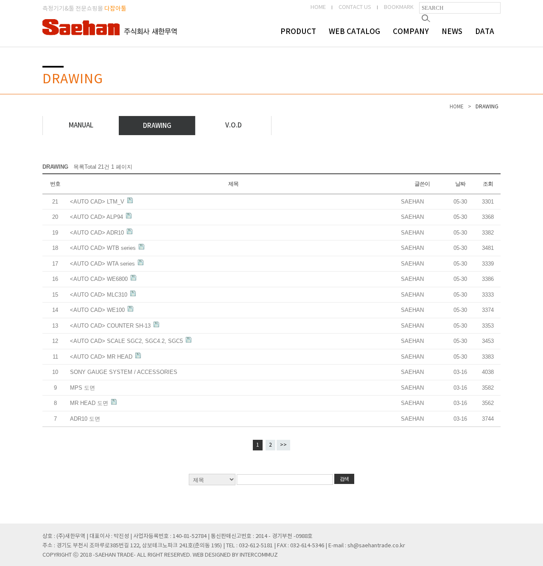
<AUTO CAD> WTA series (103, 263)
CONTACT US (355, 7)
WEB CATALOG (354, 32)
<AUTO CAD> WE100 (98, 310)
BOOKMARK (399, 7)
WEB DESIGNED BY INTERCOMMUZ (235, 555)
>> (283, 445)
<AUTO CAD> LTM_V (98, 201)
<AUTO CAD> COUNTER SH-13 (111, 326)
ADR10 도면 (85, 419)
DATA (484, 32)
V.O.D (233, 125)
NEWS (452, 32)
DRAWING (157, 126)
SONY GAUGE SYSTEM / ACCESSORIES (123, 372)
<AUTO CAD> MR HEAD (102, 357)
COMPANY (411, 32)
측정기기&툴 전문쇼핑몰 (84, 9)
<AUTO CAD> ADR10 (98, 232)
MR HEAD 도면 (90, 403)
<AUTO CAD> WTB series (103, 248)
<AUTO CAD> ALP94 (97, 217)
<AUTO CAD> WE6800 (99, 279)
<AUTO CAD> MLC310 (99, 294)
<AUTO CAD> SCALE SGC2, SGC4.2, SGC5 (127, 341)
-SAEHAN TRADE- (114, 555)
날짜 (460, 184)
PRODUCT (298, 32)
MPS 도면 (82, 388)
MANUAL (81, 125)
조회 (488, 184)
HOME (318, 7)
